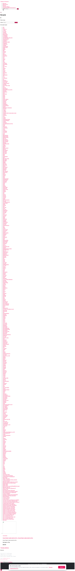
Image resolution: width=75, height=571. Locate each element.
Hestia (1, 562)
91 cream (4, 31)
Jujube (4, 71)
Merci (4, 157)
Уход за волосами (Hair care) (8, 514)
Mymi (4, 173)
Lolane (4, 129)
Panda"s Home (5, 232)
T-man (4, 376)
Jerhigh (4, 68)
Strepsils (4, 361)
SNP (4, 347)
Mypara (4, 174)
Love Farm (5, 131)
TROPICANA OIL (6, 419)
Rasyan (4, 288)
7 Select (4, 30)
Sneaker (4, 345)
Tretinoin (4, 417)
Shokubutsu (5, 326)
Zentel (4, 471)
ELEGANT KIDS (6, 42)
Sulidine (4, 365)
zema (4, 470)
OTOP (4, 228)
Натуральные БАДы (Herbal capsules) (10, 491)
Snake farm (5, 343)
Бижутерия (5, 477)
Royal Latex (5, 302)
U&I (4, 427)
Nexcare (4, 201)
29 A (4, 28)
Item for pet (5, 55)
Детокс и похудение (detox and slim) (10, 479)
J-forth (4, 58)
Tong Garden (5, 415)
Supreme (4, 372)
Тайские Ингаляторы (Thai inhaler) (10, 505)
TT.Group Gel (5, 422)
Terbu (4, 391)
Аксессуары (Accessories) (8, 475)
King (4, 92)
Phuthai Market (5, 255)
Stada (4, 358)
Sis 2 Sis (4, 336)
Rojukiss (4, 295)
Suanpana (4, 363)
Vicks (4, 440)
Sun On (4, 366)
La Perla (4, 111)
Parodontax (5, 237)
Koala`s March (5, 99)
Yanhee (4, 460)
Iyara (4, 56)
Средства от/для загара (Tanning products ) (11, 502)
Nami (4, 177)
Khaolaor (4, 90)
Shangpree (5, 325)
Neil (3, 192)
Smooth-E (5, 339)
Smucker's (5, 340)
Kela (4, 86)
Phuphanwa (5, 252)
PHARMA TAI (6, 249)
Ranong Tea (5, 287)
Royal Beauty (5, 301)
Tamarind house (6, 381)
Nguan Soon (5, 203)
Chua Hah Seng (6, 38)
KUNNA (4, 108)
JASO (4, 62)
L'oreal (4, 109)
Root (4, 297)
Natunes (4, 186)
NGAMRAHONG (6, 202)
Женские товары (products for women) (10, 481)
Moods (4, 166)
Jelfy (4, 65)
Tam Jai (4, 380)
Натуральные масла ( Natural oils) (9, 492)
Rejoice (4, 291)
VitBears (4, 449)
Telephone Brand (6, 389)
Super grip (5, 371)
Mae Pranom (5, 139)
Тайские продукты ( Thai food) (9, 507)
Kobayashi (5, 100)
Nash (4, 184)
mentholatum (5, 156)
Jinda (4, 69)
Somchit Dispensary (6, 353)
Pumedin (4, 280)
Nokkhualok (5, 210)
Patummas (5, 243)
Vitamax (4, 446)
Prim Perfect (5, 272)
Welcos (4, 454)
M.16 (4, 134)
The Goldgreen (5, 405)
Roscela (4, 299)
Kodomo (4, 101)
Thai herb (4, 393)
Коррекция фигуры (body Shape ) (9, 482)
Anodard (4, 32)
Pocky (4, 259)
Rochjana (4, 293)
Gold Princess (5, 46)
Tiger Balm (5, 411)
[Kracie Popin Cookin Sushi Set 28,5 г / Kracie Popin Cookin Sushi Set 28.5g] (9, 533)
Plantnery (4, 257)
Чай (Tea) (5, 520)
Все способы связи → (4, 559)
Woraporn (5, 457)
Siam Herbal (5, 330)
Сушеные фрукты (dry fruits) (8, 503)
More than (5, 168)
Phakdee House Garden (7, 248)
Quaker (4, 283)
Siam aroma (5, 327)
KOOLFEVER (6, 105)
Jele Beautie (5, 64)
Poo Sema (5, 262)
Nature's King (5, 189)
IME (4, 50)
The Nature (5, 406)
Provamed (5, 278)
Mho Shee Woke (6, 158)
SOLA (4, 351)
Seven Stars (5, 323)
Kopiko (4, 106)
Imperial (4, 51)
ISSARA (4, 54)
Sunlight (4, 367)
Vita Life (4, 445)
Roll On (4, 296)
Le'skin (4, 117)
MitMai (4, 162)
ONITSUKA (5, 222)
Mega (4, 154)
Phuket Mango (5, 251)
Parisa (4, 235)
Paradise (4, 234)
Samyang (4, 314)
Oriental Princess (6, 225)
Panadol (4, 231)
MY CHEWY (5, 171)
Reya (4, 292)
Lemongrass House (6, 119)
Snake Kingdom (6, 344)
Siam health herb (6, 328)
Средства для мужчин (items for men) (10, 500)
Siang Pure (5, 333)
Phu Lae (4, 250)
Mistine (4, 161)
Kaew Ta (4, 80)
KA (3, 79)
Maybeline (5, 151)
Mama (4, 146)
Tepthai (4, 390)
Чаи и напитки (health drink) (8, 518)
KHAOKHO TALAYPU (7, 89)
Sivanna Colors (5, 337)
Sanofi (4, 316)
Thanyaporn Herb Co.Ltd (7, 404)
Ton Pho (4, 414)
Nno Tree (4, 209)
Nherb (4, 204)
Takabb (4, 379)
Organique (5, 223)
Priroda (4, 274)
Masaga (4, 149)
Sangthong (5, 315)
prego (4, 269)
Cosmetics (5, 40)
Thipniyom (5, 409)
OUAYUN (5, 230)
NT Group (5, 214)
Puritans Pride (5, 282)
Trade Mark (5, 416)
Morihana (4, 169)
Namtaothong (5, 179)
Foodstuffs (5, 43)
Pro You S (5, 275)
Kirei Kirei (5, 93)
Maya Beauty (5, 150)
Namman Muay (6, 178)
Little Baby (5, 126)
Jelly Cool (5, 66)
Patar (4, 239)
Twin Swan (5, 425)
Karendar (4, 84)
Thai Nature (5, 397)
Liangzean (5, 122)
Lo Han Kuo (5, 127)
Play (3, 258)
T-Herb (4, 375)
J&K (4, 60)
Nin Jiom (4, 207)
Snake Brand (5, 341)
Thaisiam (4, 402)
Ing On (4, 52)
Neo (3, 193)
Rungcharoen (5, 308)
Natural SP (5, 188)
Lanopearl (5, 115)
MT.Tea (4, 170)
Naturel (4, 190)
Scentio (4, 317)
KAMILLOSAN (6, 83)
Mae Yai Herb (5, 141)
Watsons (4, 453)
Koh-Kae (4, 102)
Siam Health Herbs (6, 329)
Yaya (4, 461)
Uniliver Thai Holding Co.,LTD (9, 432)
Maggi (4, 144)
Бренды (4, 5)
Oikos (4, 216)
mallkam (4, 145)
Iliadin (4, 48)
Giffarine (4, 45)
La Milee (4, 110)
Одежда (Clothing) (6, 493)
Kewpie (4, 87)
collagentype (5, 39)
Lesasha (4, 121)
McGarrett (5, 153)
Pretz (4, 270)
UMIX (4, 431)
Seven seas (5, 322)
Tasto (4, 386)
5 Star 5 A (5, 29)
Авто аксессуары (6, 474)
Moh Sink (5, 163)
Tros (3, 420)
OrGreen (4, 224)
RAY (4, 290)
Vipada (4, 442)
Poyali (4, 266)
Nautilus (4, 191)
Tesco (4, 392)
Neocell (4, 195)
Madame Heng (5, 137)
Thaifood (4, 401)
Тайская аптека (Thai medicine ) (9, 504)
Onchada (4, 220)
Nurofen (4, 215)
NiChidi (4, 205)
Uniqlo (4, 434)
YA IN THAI (5, 458)
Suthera (4, 373)
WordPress (10, 562)
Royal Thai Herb (6, 303)
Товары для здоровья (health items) (9, 512)
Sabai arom (5, 310)
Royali (4, 305)
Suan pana (5, 362)
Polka (4, 260)
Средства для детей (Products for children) (11, 499)
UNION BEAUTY (6, 433)
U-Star (4, 426)
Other (4, 227)
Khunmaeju (5, 91)
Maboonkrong (5, 135)
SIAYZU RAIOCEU (7, 334)
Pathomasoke (5, 241)
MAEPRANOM (6, 143)
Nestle (4, 198)
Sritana (4, 356)
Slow (4, 338)
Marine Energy (5, 148)
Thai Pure (4, 399)
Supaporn (4, 370)
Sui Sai (4, 364)
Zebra (4, 468)
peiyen (4, 244)
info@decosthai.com (6, 558)
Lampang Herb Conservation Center (9, 113)
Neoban (4, 194)
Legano (4, 118)
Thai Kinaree (5, 394)
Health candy (5, 47)
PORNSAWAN (6, 264)
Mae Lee (4, 138)
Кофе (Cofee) (5, 483)
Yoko (4, 462)
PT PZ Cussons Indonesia (7, 279)
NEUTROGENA (6, 199)
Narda (4, 182)
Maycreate (5, 152)
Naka (4, 176)
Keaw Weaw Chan (6, 85)
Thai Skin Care (5, 400)
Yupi (4, 465)
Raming (4, 286)
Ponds (4, 261)
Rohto (4, 294)
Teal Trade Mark (6, 387)
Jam (3, 61)
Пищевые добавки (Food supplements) (10, 494)
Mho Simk (5, 159)
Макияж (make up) (6, 487)
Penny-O (4, 245)
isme (4, 53)
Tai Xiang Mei (5, 378)
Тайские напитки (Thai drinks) (9, 506)
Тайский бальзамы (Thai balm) (9, 508)
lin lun (4, 124)
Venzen (4, 438)
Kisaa (4, 95)
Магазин (4, 3)
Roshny (4, 300)
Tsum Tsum (5, 421)
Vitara (4, 447)
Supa (4, 369)
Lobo (4, 128)
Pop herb (4, 263)
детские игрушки (6, 480)
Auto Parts (5, 33)
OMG (4, 217)
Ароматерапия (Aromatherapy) (9, 476)
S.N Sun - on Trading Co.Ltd (8, 309)
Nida (4, 206)
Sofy (4, 350)
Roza (4, 306)
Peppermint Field (6, 246)
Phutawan (5, 253)
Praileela (4, 267)
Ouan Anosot (5, 229)
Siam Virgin (5, 332)
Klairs (4, 97)
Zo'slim (4, 472)
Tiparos (4, 412)
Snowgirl (4, 346)
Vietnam (4, 441)
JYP (3, 75)
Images (4, 49)
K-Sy (4, 76)
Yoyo (4, 463)
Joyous (4, 70)
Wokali (4, 455)
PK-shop (4, 256)
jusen (4, 73)
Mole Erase (5, 164)
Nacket (4, 175)
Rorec (4, 298)
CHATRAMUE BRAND (7, 37)
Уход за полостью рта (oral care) (9, 516)
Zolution (4, 473)
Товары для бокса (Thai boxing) (9, 509)
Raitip (4, 285)
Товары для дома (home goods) (9, 510)
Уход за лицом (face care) (8, 515)
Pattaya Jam (5, 242)
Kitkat (4, 96)
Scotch (4, 318)
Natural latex (5, 187)
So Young (4, 348)
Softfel (4, 349)
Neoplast (4, 196)
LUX (4, 133)
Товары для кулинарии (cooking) (9, 513)
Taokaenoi (5, 383)
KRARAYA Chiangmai (7, 107)
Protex (4, 277)
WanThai (4, 452)
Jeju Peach (5, 63)
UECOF (4, 429)
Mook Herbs (5, 167)
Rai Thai (4, 284)
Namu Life (5, 180)
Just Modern (5, 74)
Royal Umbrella (6, 304)
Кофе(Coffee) (5, 485)
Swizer (4, 374)
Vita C (4, 444)
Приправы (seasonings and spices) (9, 495)
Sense (4, 319)
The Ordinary (5, 407)
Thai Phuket (5, 398)
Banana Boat (5, 34)
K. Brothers (5, 78)
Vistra (4, 443)
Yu (3, 464)
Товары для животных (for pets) (9, 511)
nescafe (4, 197)
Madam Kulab (5, 136)
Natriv (4, 185)
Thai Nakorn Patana (6, 396)
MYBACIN (5, 172)
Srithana (4, 357)
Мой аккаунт (5, 4)
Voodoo (4, 450)
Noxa (4, 213)
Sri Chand (5, 354)
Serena (4, 320)
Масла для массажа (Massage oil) (9, 488)
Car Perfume (5, 36)
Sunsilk (4, 368)
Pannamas (5, 233)
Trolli (4, 418)
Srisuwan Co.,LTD (6, 355)
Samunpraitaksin (6, 313)
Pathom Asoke (5, 240)
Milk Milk (5, 160)
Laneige (4, 114)
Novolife (4, 212)
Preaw (4, 268)
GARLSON (5, 44)
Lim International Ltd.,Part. (8, 123)
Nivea (4, 208)
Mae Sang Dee (5, 140)
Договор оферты (6, 6)
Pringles (4, 273)
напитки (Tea (5, 489)
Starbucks (4, 359)
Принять (61, 567)
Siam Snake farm (6, 331)
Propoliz (4, 276)
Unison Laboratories (6, 435)
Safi (3, 312)
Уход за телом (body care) (8, 517)
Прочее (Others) (6, 496)
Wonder (4, 456)
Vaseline (4, 436)
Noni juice (5, 211)
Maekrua (4, 142)
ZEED (4, 469)
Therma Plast (5, 408)
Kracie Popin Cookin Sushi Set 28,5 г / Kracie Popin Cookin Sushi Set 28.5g (18, 537)
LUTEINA (5, 132)
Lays (4, 116)
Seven (4, 321)
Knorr (4, 98)
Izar (3, 57)
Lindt (4, 125)
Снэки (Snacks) (6, 498)
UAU (4, 428)
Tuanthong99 (5, 423)
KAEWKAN (5, 81)
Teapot (4, 388)
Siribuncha (5, 335)
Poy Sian (4, 265)
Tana (4, 382)
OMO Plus (5, 219)
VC (3, 437)
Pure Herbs (5, 281)
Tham (4, 403)
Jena (3, 67)
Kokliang (4, 103)
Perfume (4, 247)
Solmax (4, 352)
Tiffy (4, 410)
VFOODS (5, 439)
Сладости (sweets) (6, 497)
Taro (4, 385)
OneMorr (4, 221)
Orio (4, 226)
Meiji (4, 155)
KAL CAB (5, 82)
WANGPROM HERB (7, 451)
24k (3, 27)
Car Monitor (5, 35)
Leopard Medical (6, 120)
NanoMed (5, 181)
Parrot (4, 238)
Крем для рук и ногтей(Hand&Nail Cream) (11, 486)
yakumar (4, 459)
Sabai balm (5, 311)
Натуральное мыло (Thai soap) (9, 490)
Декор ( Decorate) (6, 478)
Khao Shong (5, 88)
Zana (4, 467)
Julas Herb (5, 72)
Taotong (4, 384)
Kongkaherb (5, 104)
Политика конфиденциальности (9, 7)
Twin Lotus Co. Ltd (6, 424)
